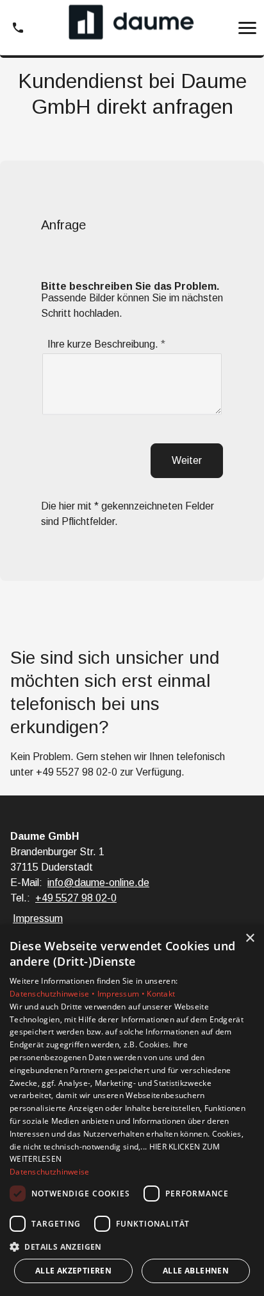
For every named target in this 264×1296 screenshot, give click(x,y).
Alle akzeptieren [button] (73, 1270)
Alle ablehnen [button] (196, 1270)
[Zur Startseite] (132, 28)
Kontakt (161, 993)
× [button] (249, 938)
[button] (247, 27)
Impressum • (122, 993)
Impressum (38, 918)
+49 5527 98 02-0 (76, 772)
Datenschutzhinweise (50, 1171)
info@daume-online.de (98, 882)
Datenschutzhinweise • (53, 993)
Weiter (187, 460)
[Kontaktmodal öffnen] (17, 27)
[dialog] (132, 1110)
